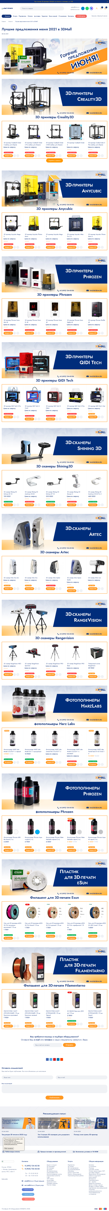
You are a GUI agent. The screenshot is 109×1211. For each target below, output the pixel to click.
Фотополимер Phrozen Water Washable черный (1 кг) (55, 838)
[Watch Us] (2, 1176)
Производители (94, 1180)
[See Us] (5, 1176)
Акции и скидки (52, 1165)
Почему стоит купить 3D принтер (86, 1135)
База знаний (92, 1177)
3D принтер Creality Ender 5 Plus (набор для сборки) (96, 144)
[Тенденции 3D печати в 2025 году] (18, 1123)
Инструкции (92, 1179)
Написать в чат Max (29, 1189)
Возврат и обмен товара (96, 1186)
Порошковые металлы (53, 1176)
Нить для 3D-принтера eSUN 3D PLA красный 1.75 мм (55, 924)
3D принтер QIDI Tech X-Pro (12, 406)
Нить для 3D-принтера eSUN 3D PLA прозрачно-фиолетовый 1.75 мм (12, 925)
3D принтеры (51, 1166)
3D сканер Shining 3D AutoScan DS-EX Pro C (95, 493)
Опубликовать (54, 1098)
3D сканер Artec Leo (94, 578)
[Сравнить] (17, 155)
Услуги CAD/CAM (73, 1173)
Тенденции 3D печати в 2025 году (14, 1135)
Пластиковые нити (52, 1173)
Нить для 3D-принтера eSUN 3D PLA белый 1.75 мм (33, 924)
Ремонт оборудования (74, 1174)
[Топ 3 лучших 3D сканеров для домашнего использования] (54, 1123)
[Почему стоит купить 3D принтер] (90, 1123)
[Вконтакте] (7, 1176)
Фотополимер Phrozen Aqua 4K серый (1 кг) (96, 838)
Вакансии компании (95, 1183)
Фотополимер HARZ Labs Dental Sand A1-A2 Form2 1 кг (96, 752)
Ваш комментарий (7, 1083)
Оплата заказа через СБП (97, 1171)
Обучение (71, 1171)
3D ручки (49, 1170)
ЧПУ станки (50, 1179)
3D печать (71, 1166)
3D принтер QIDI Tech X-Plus (76, 406)
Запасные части (51, 1182)
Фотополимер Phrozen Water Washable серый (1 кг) (76, 838)
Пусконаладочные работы (76, 1176)
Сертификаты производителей (98, 1188)
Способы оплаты (94, 1170)
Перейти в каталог (54, 160)
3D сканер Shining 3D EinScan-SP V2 (52, 493)
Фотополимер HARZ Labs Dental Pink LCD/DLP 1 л (54, 751)
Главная (4, 21)
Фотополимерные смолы (54, 1174)
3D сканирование (73, 1168)
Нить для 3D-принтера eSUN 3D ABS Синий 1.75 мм (97, 924)
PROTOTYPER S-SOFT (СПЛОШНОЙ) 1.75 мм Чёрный (53, 1013)
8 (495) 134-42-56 (32, 1165)
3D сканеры (50, 1168)
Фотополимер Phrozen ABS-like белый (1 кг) (12, 838)
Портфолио (71, 1165)
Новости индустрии (95, 1176)
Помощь (91, 1168)
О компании (92, 1166)
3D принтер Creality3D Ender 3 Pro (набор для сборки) (33, 144)
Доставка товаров (94, 1173)
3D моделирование (74, 1170)
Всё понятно (9, 1148)
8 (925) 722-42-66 (32, 1169)
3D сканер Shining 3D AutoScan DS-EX (31, 493)
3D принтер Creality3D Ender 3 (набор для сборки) (12, 144)
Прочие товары (51, 1185)
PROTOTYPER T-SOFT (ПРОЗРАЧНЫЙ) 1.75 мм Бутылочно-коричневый (11, 1013)
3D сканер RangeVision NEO (12, 664)
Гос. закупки (92, 1182)
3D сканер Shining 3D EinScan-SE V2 (10, 493)
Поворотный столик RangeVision (94, 665)
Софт (48, 1177)
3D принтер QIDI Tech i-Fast (96, 406)
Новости (10, 21)
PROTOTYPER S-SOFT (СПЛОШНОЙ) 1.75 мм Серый (95, 1013)
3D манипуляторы (52, 1171)
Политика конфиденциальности (95, 1190)
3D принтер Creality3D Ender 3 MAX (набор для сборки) (54, 144)
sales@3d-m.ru (75, 7)
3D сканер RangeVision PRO (54, 664)
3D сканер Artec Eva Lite (11, 578)
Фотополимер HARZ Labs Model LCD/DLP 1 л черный (12, 751)
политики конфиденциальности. (13, 1143)
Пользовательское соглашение (94, 1193)
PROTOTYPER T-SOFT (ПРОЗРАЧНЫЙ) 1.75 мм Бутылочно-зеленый (32, 1013)
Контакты (91, 1165)
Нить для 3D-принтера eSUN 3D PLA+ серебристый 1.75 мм (76, 925)
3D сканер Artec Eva (31, 578)
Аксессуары (50, 1180)
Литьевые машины (52, 1183)
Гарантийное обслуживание (97, 1174)
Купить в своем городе (96, 1185)
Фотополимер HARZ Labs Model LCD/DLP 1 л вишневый (75, 752)
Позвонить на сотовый (29, 1199)
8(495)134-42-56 (75, 9)
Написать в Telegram (29, 1194)
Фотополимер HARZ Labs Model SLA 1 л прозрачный (33, 751)
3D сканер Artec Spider (53, 578)
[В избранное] (14, 155)
